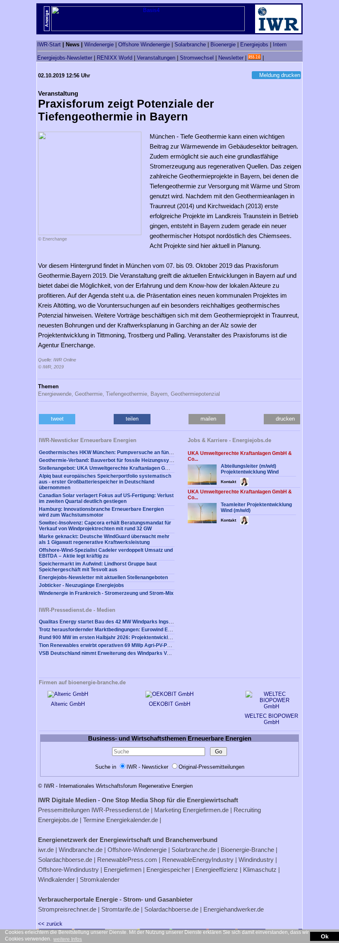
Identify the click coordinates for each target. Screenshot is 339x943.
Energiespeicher (168, 869)
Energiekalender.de (132, 819)
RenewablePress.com (127, 859)
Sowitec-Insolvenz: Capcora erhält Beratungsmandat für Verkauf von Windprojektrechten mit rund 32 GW (105, 526)
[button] (57, 419)
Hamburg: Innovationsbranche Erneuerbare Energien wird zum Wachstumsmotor (101, 512)
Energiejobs (254, 44)
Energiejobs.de (58, 819)
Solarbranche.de (194, 849)
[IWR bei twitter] (268, 58)
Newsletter (231, 58)
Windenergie (99, 44)
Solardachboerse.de (65, 859)
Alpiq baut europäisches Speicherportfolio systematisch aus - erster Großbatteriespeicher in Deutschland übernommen (105, 482)
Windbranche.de (81, 849)
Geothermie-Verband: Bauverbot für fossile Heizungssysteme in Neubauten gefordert (139, 460)
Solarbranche (190, 44)
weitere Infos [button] (67, 939)
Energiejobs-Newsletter (64, 58)
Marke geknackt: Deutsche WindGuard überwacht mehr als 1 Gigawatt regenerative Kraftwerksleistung (104, 539)
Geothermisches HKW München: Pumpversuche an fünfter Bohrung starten (128, 452)
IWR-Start (49, 44)
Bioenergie (223, 44)
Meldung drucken (279, 75)
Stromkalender (99, 879)
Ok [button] (325, 936)
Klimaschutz (260, 869)
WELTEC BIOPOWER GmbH (271, 719)
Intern (279, 44)
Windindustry (256, 859)
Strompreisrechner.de (67, 909)
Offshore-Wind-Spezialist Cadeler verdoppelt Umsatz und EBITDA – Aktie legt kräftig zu (106, 553)
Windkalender (56, 879)
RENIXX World (114, 58)
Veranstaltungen (156, 58)
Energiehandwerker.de (233, 909)
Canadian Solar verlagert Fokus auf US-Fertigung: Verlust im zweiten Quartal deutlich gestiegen (106, 498)
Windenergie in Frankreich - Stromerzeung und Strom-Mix (106, 593)
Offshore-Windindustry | (70, 869)
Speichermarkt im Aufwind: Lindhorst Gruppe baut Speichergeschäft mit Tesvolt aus (98, 567)
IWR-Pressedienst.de (120, 809)
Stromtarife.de (120, 909)
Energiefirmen (122, 869)
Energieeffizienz (216, 869)
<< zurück (50, 924)
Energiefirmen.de (206, 809)
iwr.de (46, 849)
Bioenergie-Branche (247, 849)
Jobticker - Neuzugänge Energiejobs (81, 585)
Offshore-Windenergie (137, 849)
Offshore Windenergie (144, 44)
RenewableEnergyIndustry (198, 859)
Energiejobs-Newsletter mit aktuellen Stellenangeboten (103, 577)
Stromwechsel (197, 58)
